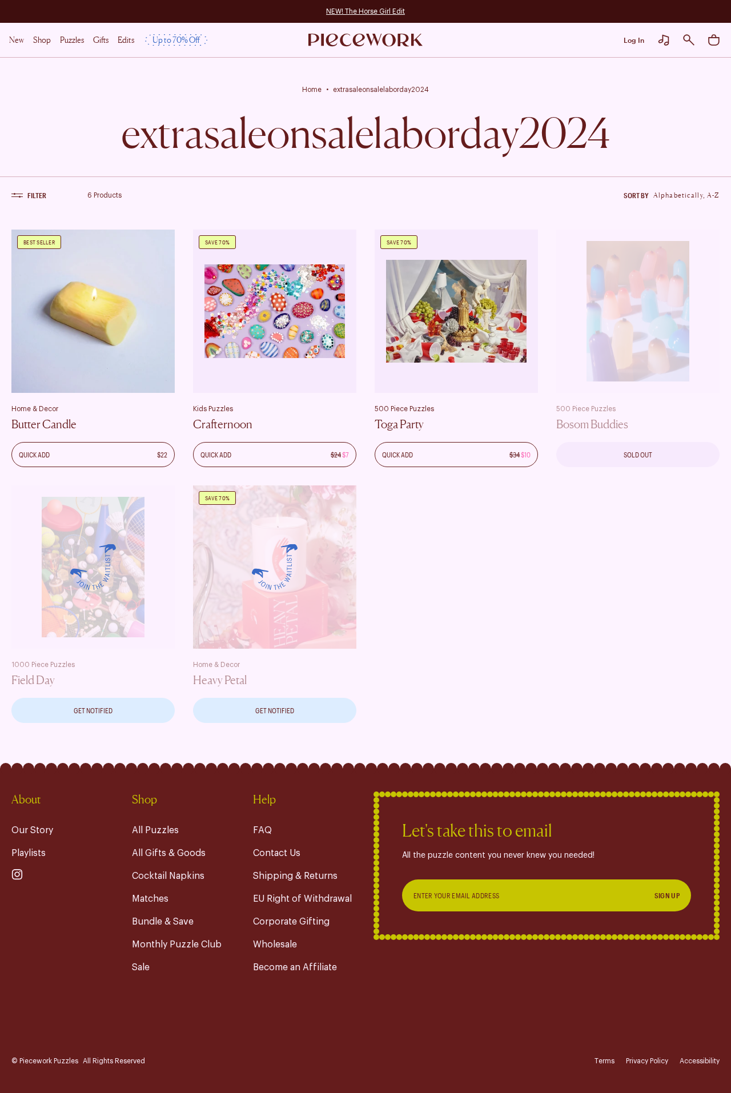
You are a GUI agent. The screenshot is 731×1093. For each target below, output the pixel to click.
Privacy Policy (647, 1061)
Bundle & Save (163, 921)
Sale (141, 967)
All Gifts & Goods (169, 853)
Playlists (28, 853)
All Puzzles (155, 830)
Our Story (32, 830)
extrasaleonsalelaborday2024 (381, 89)
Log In (634, 40)
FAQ (262, 830)
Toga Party (399, 424)
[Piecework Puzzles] (365, 40)
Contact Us (276, 853)
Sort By (636, 195)
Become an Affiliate (295, 967)
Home (312, 89)
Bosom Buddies (592, 424)
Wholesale (275, 944)
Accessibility (700, 1061)
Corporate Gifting (291, 921)
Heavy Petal (220, 680)
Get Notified (93, 710)
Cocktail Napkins (168, 876)
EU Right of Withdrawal (302, 898)
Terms (604, 1061)
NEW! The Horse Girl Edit (365, 11)
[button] (688, 40)
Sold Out (638, 455)
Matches (150, 898)
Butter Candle (44, 424)
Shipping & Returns (295, 876)
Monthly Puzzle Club (177, 944)
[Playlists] (663, 40)
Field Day (33, 680)
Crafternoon (222, 424)
